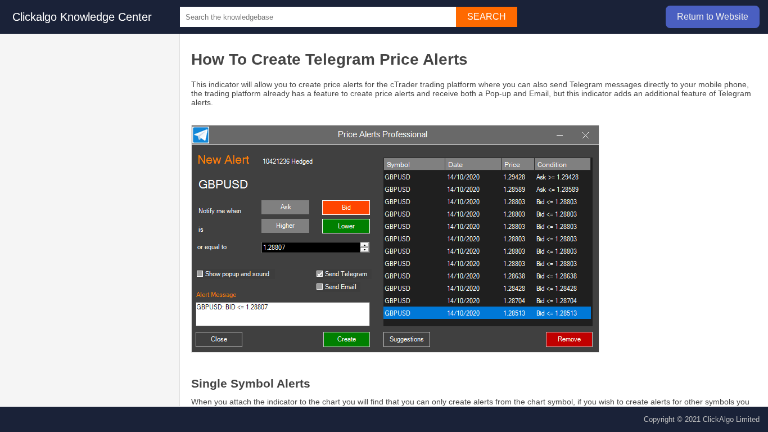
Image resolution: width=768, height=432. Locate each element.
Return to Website (712, 16)
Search (486, 16)
